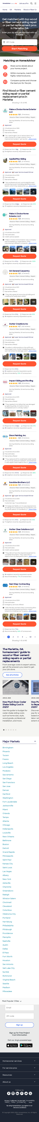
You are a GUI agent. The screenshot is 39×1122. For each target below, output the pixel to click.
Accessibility (30, 1101)
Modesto (7, 771)
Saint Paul (7, 860)
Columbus (7, 910)
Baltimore (7, 840)
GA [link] (11, 10)
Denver (6, 790)
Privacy (7, 1101)
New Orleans (8, 837)
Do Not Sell (21, 1101)
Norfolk (6, 972)
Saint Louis (7, 867)
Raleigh (6, 895)
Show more (32, 139)
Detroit (6, 848)
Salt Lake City (9, 968)
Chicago (6, 825)
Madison (6, 987)
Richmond (7, 976)
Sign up (19, 1025)
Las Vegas (7, 871)
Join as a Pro (23, 3)
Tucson (6, 755)
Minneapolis (8, 856)
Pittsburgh (7, 929)
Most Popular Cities (10, 1001)
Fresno (6, 759)
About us (7, 1082)
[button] (6, 192)
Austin (5, 945)
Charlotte (7, 887)
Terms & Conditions (19, 1107)
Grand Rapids (9, 852)
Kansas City (8, 864)
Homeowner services (12, 1061)
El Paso (6, 953)
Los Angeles (8, 767)
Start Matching (20, 48)
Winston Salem (9, 898)
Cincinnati (7, 902)
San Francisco (9, 782)
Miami (5, 809)
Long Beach (8, 763)
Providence (8, 933)
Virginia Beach (9, 980)
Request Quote (19, 144)
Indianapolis (8, 829)
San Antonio (8, 964)
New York (7, 879)
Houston (6, 960)
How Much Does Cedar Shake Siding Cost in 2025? (14, 704)
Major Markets (11, 741)
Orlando (6, 813)
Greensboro (8, 891)
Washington (8, 798)
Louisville (7, 833)
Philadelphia (8, 925)
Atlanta (6, 821)
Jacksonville (8, 806)
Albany (6, 875)
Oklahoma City (9, 914)
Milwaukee (7, 991)
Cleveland (7, 906)
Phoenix (6, 751)
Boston (6, 844)
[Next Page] (35, 637)
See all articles (12, 675)
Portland (6, 918)
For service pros (10, 1068)
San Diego (7, 778)
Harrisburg (7, 922)
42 (30, 637)
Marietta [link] (17, 10)
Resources (7, 1075)
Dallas (5, 949)
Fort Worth (7, 956)
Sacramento (8, 775)
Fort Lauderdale (10, 802)
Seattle (6, 984)
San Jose (6, 786)
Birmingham (8, 748)
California (13, 1101)
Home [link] (5, 10)
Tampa (6, 817)
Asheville (7, 883)
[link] (19, 115)
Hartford (6, 794)
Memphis (7, 937)
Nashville (6, 941)
